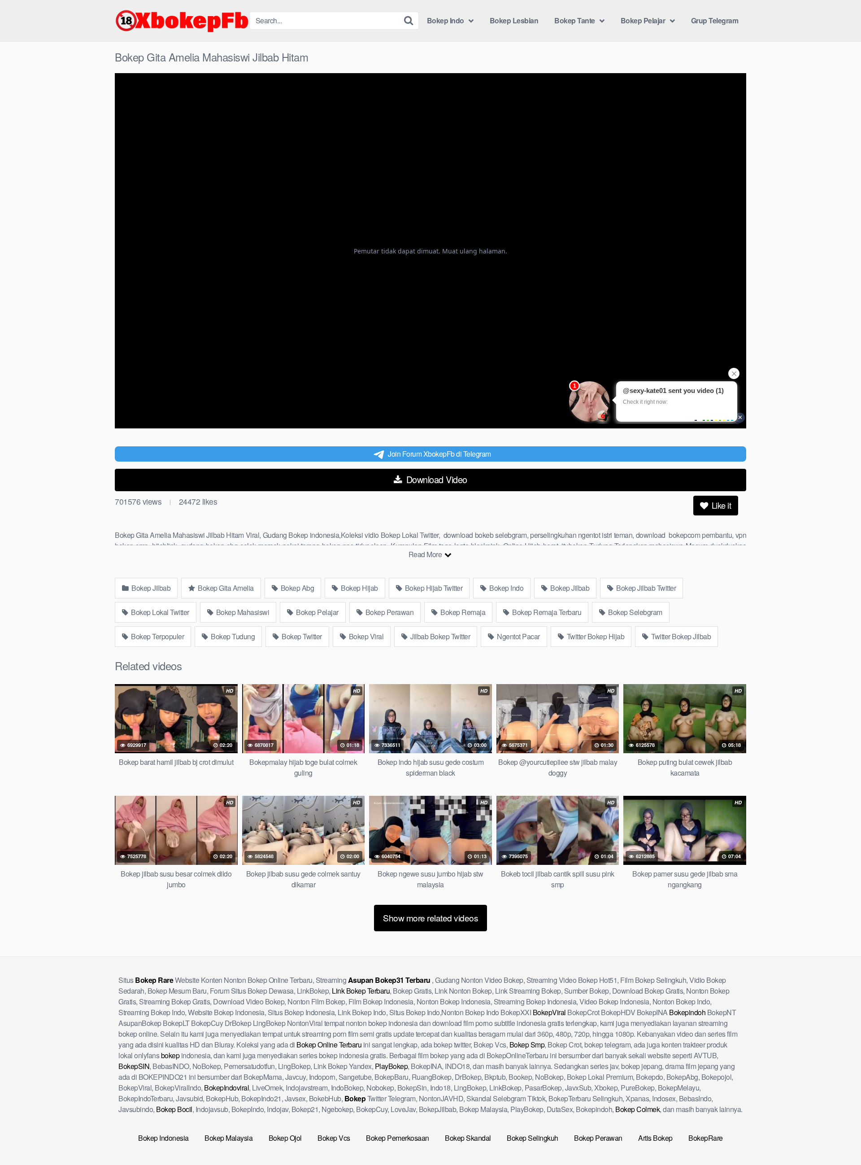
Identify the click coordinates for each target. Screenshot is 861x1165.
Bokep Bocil (174, 1109)
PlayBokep (391, 1066)
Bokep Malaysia (228, 1138)
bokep (170, 1055)
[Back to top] (836, 1136)
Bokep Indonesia (163, 1138)
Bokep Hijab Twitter (432, 588)
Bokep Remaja (462, 612)
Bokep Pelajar (643, 20)
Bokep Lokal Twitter (159, 612)
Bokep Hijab (358, 588)
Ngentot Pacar (518, 636)
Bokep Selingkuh (532, 1138)
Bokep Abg (296, 588)
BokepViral (549, 1012)
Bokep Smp (527, 1044)
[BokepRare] (182, 20)
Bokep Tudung (232, 636)
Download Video (435, 479)
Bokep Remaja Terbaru (546, 612)
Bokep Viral (365, 636)
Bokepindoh (687, 1012)
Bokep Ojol (285, 1138)
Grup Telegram (715, 20)
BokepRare (705, 1138)
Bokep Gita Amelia (225, 588)
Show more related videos (430, 918)
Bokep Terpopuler (157, 636)
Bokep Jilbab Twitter (645, 588)
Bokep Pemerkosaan (397, 1138)
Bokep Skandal (468, 1138)
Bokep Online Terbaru (328, 1044)
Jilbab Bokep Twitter (439, 636)
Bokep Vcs (333, 1138)
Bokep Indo (445, 20)
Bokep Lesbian (514, 20)
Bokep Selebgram (634, 612)
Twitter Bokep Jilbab (680, 636)
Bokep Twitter (301, 636)
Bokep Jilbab (150, 588)
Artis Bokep (655, 1138)
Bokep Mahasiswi (241, 612)
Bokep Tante (574, 20)
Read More (426, 554)
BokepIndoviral (226, 1087)
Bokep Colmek (637, 1109)
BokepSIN (133, 1066)
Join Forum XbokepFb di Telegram (439, 454)
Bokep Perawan (388, 612)
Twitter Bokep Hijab (594, 636)
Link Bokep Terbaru (361, 991)
